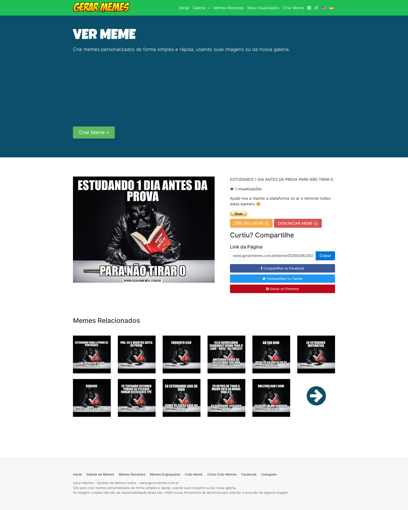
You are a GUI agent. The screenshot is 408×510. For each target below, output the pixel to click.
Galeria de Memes (100, 474)
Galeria (200, 7)
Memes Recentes (228, 7)
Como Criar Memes (222, 474)
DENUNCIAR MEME (296, 223)
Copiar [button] (325, 256)
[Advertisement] (204, 90)
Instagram (269, 474)
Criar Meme (293, 7)
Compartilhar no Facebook (283, 268)
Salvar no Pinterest (284, 289)
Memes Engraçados (165, 474)
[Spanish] (331, 8)
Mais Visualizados (263, 7)
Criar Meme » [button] (94, 132)
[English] (323, 8)
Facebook (249, 474)
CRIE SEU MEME (249, 223)
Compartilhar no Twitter (284, 279)
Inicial (185, 7)
